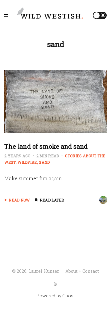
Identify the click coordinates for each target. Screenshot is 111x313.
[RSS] (55, 284)
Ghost (68, 296)
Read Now (19, 200)
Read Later (52, 200)
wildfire (27, 162)
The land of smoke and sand (46, 146)
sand (44, 162)
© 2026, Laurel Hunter (35, 271)
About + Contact (82, 271)
